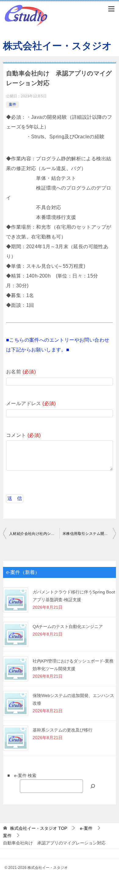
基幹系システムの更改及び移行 (62, 730)
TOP (38, 828)
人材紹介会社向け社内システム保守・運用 (34, 534)
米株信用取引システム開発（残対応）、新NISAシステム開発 (89, 534)
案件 (12, 104)
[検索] (92, 786)
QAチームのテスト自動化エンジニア (68, 626)
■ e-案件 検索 (19, 775)
